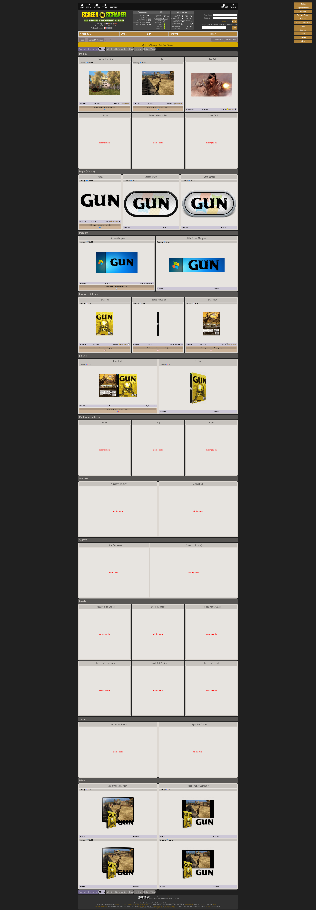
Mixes (303, 41)
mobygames (149, 904)
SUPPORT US (113, 7)
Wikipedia (117, 904)
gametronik (136, 904)
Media (102, 49)
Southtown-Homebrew (101, 906)
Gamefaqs (124, 904)
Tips (131, 49)
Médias (303, 4)
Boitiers (303, 19)
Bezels (303, 34)
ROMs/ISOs (149, 49)
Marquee (303, 11)
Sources (303, 30)
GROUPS (212, 34)
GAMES (123, 34)
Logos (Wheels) (303, 8)
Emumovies (154, 906)
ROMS (149, 34)
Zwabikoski (231, 109)
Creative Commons (168, 897)
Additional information (117, 49)
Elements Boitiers (303, 15)
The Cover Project (188, 904)
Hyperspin (215, 904)
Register (225, 21)
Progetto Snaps (159, 908)
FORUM (88, 7)
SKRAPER (233, 7)
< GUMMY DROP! (218, 40)
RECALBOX (224, 7)
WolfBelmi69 (124, 344)
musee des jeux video (169, 908)
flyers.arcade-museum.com (171, 906)
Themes (303, 37)
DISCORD (97, 7)
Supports (303, 26)
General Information (88, 49)
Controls (138, 49)
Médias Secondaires (303, 22)
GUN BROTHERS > (231, 40)
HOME (82, 7)
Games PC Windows (96, 40)
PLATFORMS (85, 34)
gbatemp (203, 904)
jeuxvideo (130, 904)
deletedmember (126, 103)
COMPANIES (174, 34)
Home (82, 40)
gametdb (142, 904)
